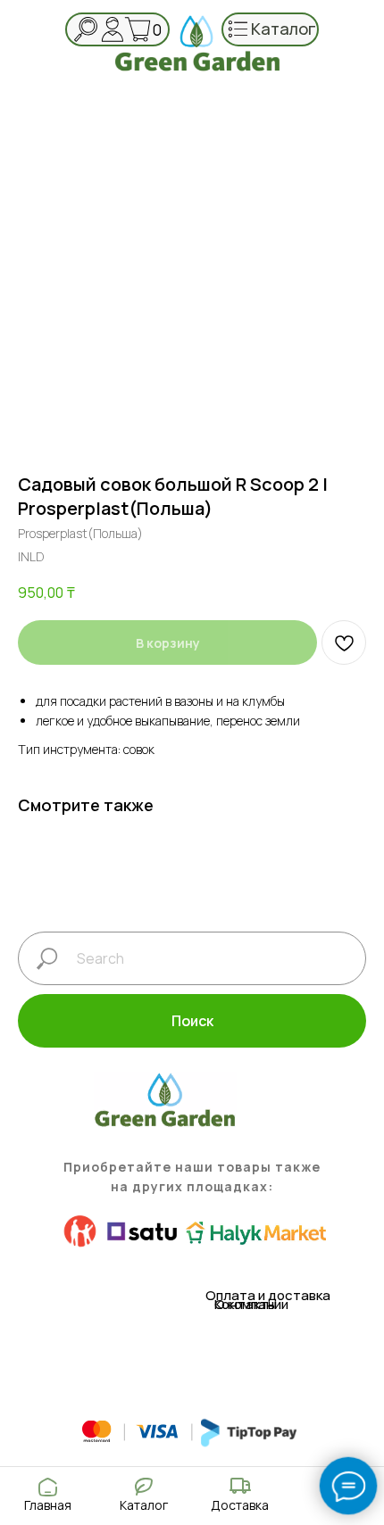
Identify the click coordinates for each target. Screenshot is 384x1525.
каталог (283, 28)
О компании (251, 1304)
